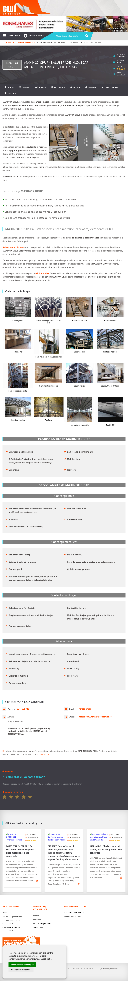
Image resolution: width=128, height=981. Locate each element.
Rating (76, 87)
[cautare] (85, 36)
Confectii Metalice (24, 42)
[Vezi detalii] (37, 880)
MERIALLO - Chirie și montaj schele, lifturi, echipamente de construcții (106, 849)
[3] (17, 797)
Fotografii (59, 87)
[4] (24, 797)
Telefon (92, 87)
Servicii (42, 87)
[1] (4, 797)
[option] (64, 24)
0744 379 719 (43, 754)
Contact (11, 93)
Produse (25, 87)
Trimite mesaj (111, 87)
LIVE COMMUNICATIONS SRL (81, 969)
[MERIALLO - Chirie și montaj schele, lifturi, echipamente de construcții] (99, 837)
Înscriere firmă (36, 36)
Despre (10, 87)
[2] (11, 797)
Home (8, 42)
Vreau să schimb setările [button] (21, 970)
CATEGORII (14, 35)
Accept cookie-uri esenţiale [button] (22, 964)
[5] (30, 797)
